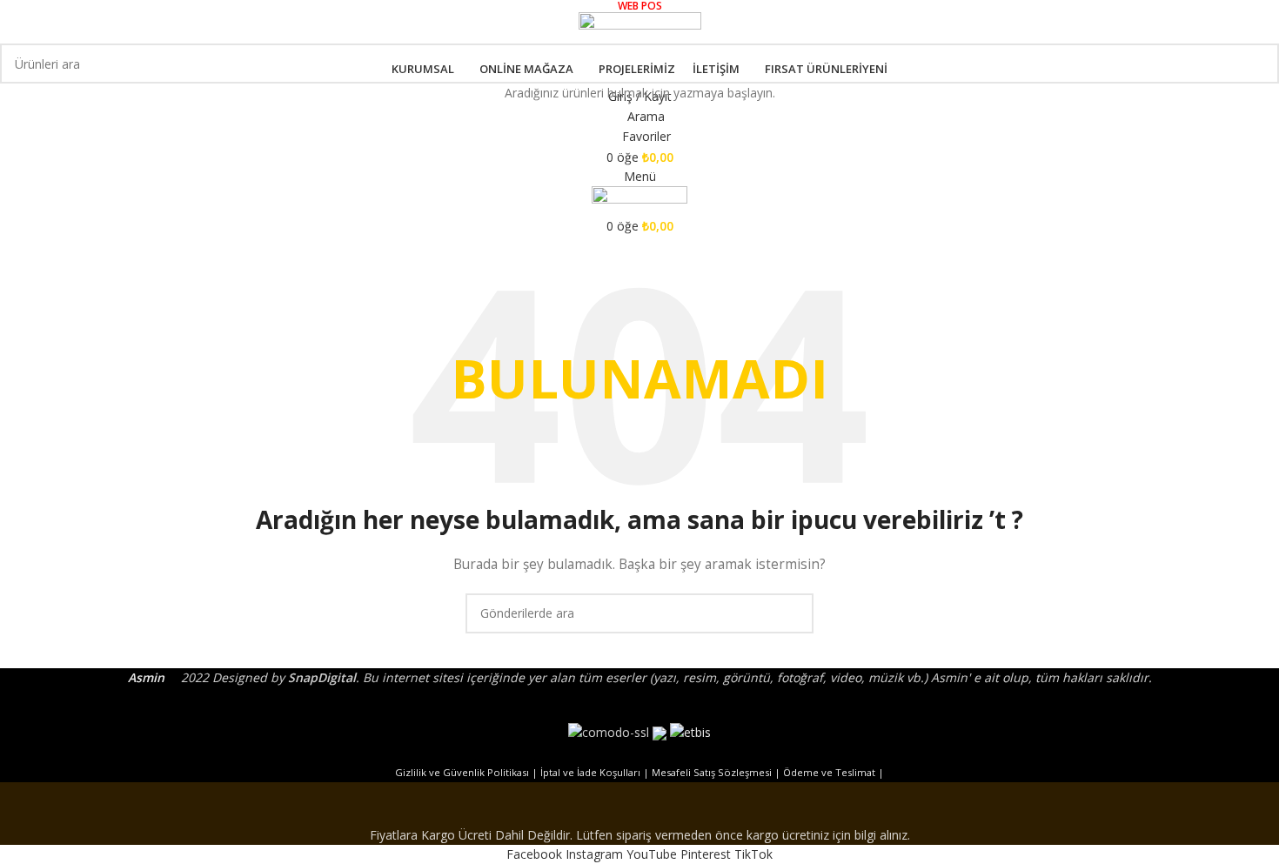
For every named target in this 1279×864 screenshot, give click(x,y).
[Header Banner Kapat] (639, 804)
